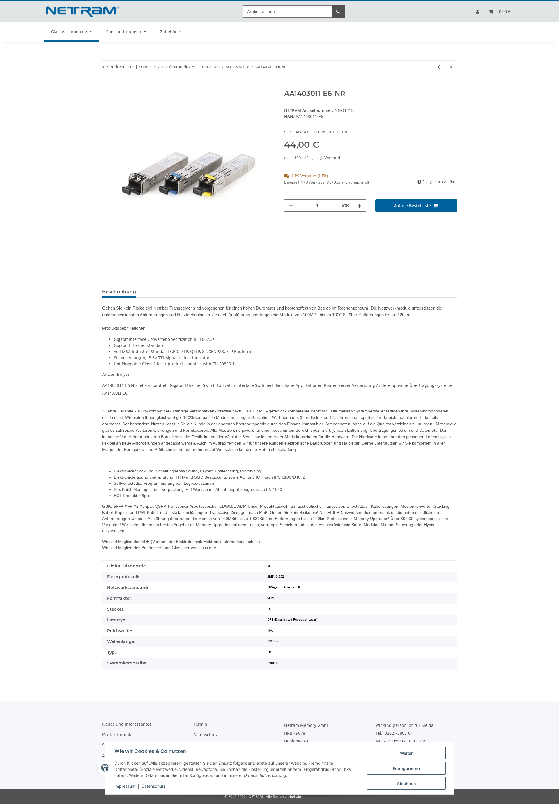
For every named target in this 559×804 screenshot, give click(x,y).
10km (271, 630)
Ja (268, 566)
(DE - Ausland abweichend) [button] (347, 182)
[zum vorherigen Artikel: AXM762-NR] (439, 67)
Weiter (406, 753)
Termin (200, 724)
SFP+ (271, 598)
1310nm (273, 641)
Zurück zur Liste (120, 66)
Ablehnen (406, 783)
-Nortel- (273, 663)
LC (269, 609)
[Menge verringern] (290, 205)
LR (269, 652)
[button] (477, 11)
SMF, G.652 (275, 576)
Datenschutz (153, 786)
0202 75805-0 (398, 733)
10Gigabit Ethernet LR (283, 587)
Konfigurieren (406, 768)
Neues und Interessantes (126, 724)
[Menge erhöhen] (359, 205)
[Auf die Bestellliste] (107, 86)
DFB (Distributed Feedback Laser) (292, 620)
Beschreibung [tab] (119, 292)
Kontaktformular (118, 734)
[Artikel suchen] (338, 11)
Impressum (124, 786)
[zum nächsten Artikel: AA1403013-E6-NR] (451, 67)
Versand (332, 158)
